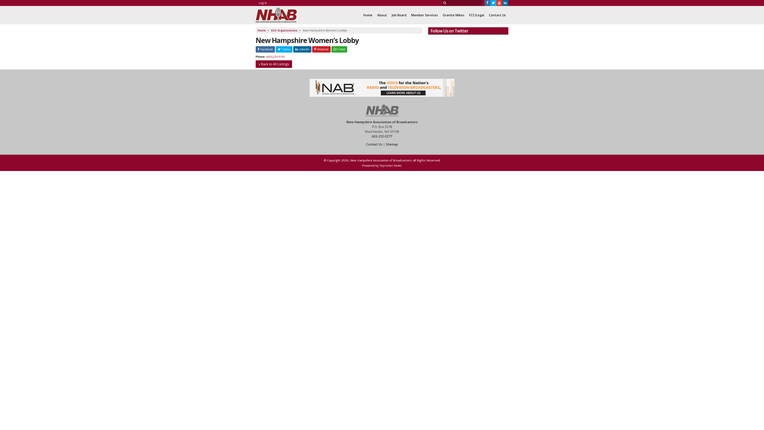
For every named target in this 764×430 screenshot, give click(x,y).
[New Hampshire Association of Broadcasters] (279, 15)
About (382, 15)
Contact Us (497, 15)
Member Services (424, 15)
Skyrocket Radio (390, 165)
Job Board (399, 15)
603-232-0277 (382, 136)
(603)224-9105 (275, 57)
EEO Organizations (284, 30)
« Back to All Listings (274, 64)
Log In (263, 3)
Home (367, 15)
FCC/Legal (476, 15)
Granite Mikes (453, 15)
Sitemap (392, 144)
